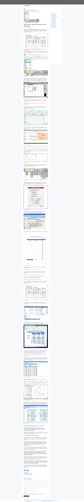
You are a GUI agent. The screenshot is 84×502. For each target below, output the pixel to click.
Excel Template (54, 500)
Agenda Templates (53, 13)
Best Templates (45, 500)
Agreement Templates (54, 14)
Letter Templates (53, 23)
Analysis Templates (53, 15)
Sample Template (50, 500)
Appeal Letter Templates (54, 16)
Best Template (58, 500)
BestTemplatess (27, 5)
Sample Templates (26, 472)
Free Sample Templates (35, 500)
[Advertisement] (55, 47)
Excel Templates (53, 18)
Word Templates (53, 27)
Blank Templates (53, 17)
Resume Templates (53, 25)
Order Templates (53, 24)
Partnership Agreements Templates (28, 474)
